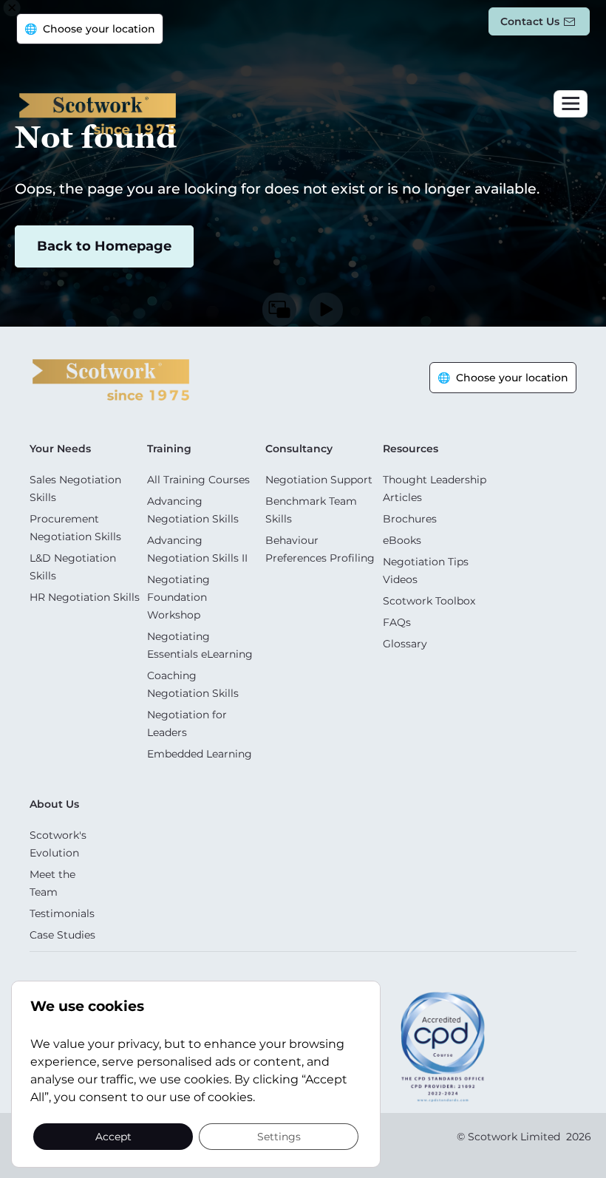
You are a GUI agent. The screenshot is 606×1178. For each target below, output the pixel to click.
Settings (279, 1136)
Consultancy (299, 448)
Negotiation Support (318, 479)
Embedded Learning (199, 753)
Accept (113, 1136)
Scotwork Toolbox (429, 600)
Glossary (405, 643)
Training (169, 448)
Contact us (529, 21)
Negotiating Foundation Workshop (178, 597)
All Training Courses (198, 479)
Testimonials (62, 913)
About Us (54, 804)
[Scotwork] (111, 379)
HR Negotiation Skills (85, 597)
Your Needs (60, 448)
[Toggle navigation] (571, 104)
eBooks (402, 540)
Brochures (410, 518)
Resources (410, 448)
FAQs (397, 622)
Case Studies (62, 935)
